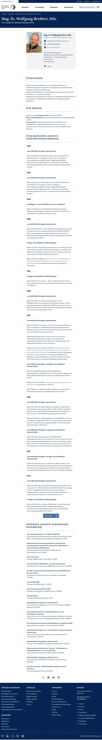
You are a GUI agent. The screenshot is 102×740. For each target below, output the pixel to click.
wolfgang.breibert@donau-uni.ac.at (58, 41)
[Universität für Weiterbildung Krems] (9, 7)
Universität (68, 7)
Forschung (39, 7)
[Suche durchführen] (98, 7)
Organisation (11, 14)
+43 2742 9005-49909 (53, 44)
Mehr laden (48, 515)
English (79, 1)
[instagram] (17, 736)
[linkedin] (7, 736)
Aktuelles (54, 7)
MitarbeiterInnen (19, 14)
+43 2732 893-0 (81, 699)
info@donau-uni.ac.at (83, 697)
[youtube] (22, 736)
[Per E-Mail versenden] (48, 677)
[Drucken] (53, 677)
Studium (25, 7)
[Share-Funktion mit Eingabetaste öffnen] (43, 677)
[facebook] (2, 736)
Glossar (86, 2)
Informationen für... (7, 1)
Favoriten (94, 2)
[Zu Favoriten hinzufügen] (58, 677)
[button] (59, 66)
